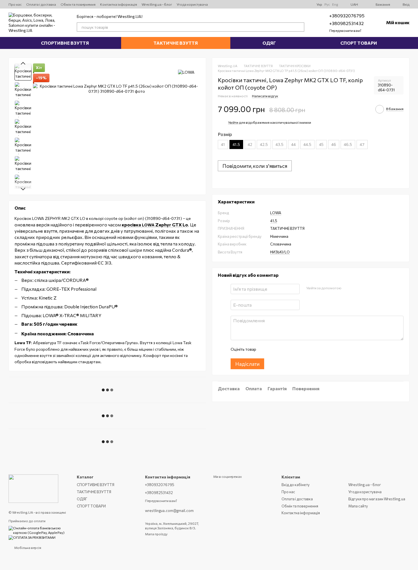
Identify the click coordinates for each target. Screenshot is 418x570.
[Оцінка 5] (301, 349)
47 (362, 144)
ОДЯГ (269, 43)
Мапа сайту (358, 506)
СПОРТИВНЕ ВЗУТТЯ (65, 43)
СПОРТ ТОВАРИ (358, 43)
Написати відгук (265, 96)
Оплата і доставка (41, 4)
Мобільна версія (27, 548)
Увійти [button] (233, 123)
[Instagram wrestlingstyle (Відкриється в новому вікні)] (266, 4)
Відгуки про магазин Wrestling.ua (376, 499)
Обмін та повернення (78, 4)
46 (333, 144)
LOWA (165, 224)
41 (223, 144)
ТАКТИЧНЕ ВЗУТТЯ (176, 43)
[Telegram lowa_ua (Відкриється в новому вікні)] (293, 4)
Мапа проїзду (156, 534)
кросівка (132, 224)
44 (293, 144)
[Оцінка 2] (274, 349)
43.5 (280, 144)
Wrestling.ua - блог (157, 4)
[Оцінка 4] (292, 349)
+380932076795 (347, 15)
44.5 (307, 144)
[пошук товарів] (299, 27)
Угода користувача (192, 4)
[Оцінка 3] (283, 349)
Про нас (15, 4)
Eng (335, 4)
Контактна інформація (118, 4)
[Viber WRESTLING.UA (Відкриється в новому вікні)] (307, 4)
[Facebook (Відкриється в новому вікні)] (300, 4)
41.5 (273, 220)
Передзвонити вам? (345, 30)
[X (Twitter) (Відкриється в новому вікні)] (273, 4)
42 (250, 144)
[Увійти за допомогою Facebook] (347, 288)
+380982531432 (346, 23)
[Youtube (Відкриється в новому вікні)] (280, 4)
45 (321, 144)
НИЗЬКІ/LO (280, 252)
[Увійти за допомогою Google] (356, 288)
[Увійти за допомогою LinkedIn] (365, 288)
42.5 (264, 144)
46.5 (348, 144)
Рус (327, 4)
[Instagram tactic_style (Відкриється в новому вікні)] (287, 4)
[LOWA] (186, 72)
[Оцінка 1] (265, 349)
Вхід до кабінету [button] (296, 484)
